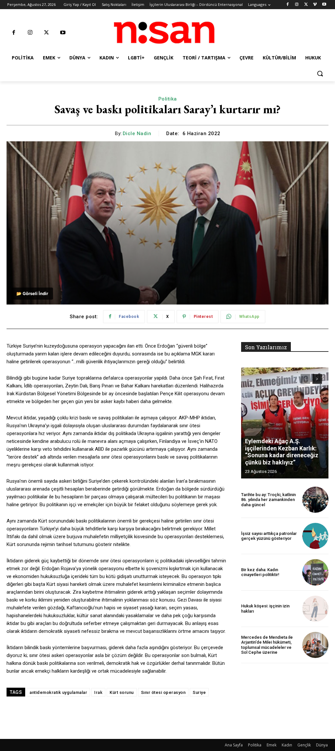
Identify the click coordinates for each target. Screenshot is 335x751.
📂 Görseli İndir (32, 293)
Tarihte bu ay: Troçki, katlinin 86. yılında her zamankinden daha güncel (268, 499)
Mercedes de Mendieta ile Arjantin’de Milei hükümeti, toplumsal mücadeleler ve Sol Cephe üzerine (267, 645)
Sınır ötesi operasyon (163, 692)
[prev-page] (305, 379)
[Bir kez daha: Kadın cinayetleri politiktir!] (315, 572)
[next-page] (317, 379)
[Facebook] (287, 4)
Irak (98, 692)
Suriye (199, 692)
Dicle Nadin (137, 133)
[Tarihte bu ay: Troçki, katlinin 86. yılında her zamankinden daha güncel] (315, 500)
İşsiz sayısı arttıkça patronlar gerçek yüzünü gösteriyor (269, 536)
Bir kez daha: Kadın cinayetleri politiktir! (260, 572)
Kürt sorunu (122, 692)
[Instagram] (297, 4)
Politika (167, 99)
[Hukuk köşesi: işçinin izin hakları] (315, 609)
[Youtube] (324, 4)
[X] (306, 4)
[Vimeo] (315, 4)
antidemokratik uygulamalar (58, 692)
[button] (320, 73)
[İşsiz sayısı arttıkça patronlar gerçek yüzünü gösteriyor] (315, 536)
